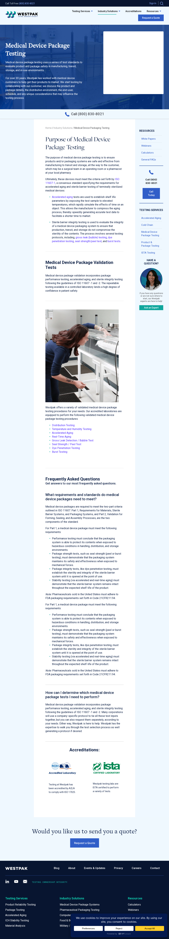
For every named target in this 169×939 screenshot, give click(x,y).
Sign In (152, 3)
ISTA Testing (148, 252)
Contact (155, 868)
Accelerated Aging (151, 218)
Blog (56, 868)
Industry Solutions (108, 11)
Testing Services (81, 11)
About (71, 868)
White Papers (148, 138)
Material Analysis (15, 925)
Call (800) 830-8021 (87, 114)
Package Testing (15, 909)
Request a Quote (151, 18)
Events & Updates (94, 868)
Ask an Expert (151, 307)
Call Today (151, 193)
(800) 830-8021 (27, 3)
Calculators (147, 152)
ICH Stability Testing (17, 920)
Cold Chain (147, 224)
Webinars (146, 145)
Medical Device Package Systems (80, 904)
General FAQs (148, 159)
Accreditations (133, 11)
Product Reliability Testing (20, 904)
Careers (136, 868)
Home (48, 128)
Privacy (118, 868)
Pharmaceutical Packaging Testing (79, 909)
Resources (153, 11)
